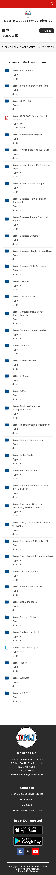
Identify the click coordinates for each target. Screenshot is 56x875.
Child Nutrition (27, 296)
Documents (48, 47)
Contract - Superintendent (33, 330)
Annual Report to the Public (34, 149)
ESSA (23, 391)
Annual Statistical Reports (33, 183)
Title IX (23, 662)
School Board (27, 70)
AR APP (24, 693)
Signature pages (28, 602)
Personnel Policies (29, 470)
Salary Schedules (29, 571)
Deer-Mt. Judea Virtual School (26, 810)
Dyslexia (24, 375)
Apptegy (34, 871)
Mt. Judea (26, 804)
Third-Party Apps (29, 647)
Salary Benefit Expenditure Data (36, 556)
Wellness (24, 678)
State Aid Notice (28, 617)
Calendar (24, 281)
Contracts (25, 345)
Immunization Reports (31, 440)
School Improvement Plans (34, 85)
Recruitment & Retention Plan (35, 541)
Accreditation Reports (31, 134)
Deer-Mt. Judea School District (18, 47)
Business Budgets (29, 235)
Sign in (46, 30)
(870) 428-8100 (26, 770)
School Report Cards (31, 586)
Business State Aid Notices (33, 266)
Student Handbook (30, 632)
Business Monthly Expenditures (36, 251)
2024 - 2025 (26, 101)
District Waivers (28, 360)
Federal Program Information (35, 424)
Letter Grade (26, 455)
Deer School (26, 799)
